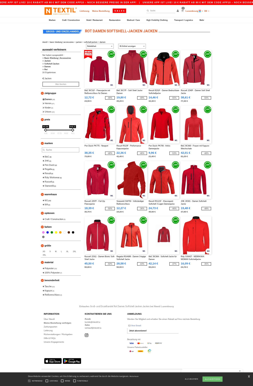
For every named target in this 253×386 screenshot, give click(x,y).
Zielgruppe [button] (50, 93)
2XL (74, 251)
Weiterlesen (134, 376)
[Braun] (68, 232)
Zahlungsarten (50, 327)
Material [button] (49, 262)
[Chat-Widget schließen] (239, 371)
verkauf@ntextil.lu (93, 328)
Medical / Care (133, 20)
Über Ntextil (49, 319)
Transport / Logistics (183, 20)
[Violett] (43, 232)
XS (44, 251)
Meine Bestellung (101, 11)
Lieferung (84, 11)
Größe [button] (48, 245)
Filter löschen (60, 84)
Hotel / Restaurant (94, 20)
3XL (44, 255)
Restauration (114, 20)
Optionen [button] (49, 213)
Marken (52, 20)
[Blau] (47, 232)
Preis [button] (47, 119)
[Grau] (43, 237)
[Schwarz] (73, 232)
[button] (178, 11)
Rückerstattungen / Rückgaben (58, 334)
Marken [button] (49, 143)
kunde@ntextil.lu (92, 322)
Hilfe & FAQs (49, 338)
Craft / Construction (71, 20)
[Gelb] (56, 232)
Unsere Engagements (54, 342)
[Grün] (52, 232)
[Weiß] (64, 232)
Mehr (202, 20)
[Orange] (60, 232)
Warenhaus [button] (51, 194)
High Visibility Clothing (157, 20)
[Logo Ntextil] (61, 11)
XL (67, 251)
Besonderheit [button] (52, 280)
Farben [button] (48, 227)
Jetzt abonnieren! (138, 330)
